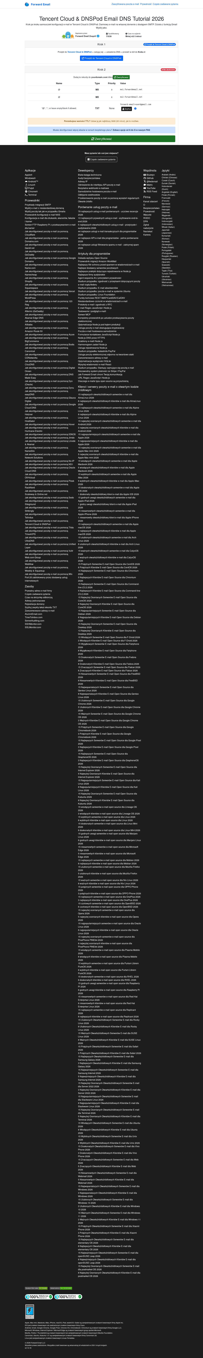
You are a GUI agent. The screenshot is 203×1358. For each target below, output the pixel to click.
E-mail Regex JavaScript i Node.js (95, 307)
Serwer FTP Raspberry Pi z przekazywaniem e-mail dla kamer (50, 226)
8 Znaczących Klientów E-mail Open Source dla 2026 (108, 670)
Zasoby (29, 586)
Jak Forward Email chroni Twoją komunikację (100, 374)
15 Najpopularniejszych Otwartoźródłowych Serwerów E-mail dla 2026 (108, 1098)
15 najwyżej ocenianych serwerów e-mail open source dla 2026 (106, 911)
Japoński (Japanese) (167, 231)
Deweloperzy (86, 170)
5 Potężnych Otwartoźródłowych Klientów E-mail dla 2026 (109, 1053)
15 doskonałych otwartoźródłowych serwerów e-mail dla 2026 (108, 489)
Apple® (28, 174)
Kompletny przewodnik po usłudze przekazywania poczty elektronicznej (106, 319)
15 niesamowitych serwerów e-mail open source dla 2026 (108, 848)
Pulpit (31, 188)
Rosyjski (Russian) (170, 256)
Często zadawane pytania (165, 4)
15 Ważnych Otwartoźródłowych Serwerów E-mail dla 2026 (107, 1035)
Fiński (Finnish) (168, 195)
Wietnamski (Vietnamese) (167, 284)
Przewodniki (32, 200)
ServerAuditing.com (34, 620)
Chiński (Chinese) (169, 177)
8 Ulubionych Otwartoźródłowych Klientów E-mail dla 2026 (107, 1028)
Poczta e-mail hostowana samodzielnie (97, 331)
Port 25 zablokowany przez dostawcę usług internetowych (46, 579)
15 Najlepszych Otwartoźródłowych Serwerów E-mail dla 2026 (106, 1058)
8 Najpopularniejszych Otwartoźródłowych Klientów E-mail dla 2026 (108, 1104)
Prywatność (146, 4)
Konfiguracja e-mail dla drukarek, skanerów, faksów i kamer (50, 219)
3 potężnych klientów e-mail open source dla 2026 (109, 893)
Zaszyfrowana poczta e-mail (125, 4)
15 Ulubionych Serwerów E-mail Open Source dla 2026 (106, 702)
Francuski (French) (166, 199)
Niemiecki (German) (166, 205)
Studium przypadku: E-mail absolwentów (98, 287)
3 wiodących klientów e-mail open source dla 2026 (109, 813)
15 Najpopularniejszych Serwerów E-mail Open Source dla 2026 (107, 612)
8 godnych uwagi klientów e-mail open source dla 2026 (109, 842)
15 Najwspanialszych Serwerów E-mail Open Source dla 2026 (106, 689)
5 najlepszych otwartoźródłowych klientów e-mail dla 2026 (107, 532)
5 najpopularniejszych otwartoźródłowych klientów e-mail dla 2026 (108, 442)
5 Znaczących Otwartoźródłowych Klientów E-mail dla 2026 (107, 1168)
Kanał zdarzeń (150, 201)
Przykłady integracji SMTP (38, 204)
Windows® (30, 178)
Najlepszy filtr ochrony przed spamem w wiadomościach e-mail (108, 264)
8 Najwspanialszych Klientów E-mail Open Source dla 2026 (108, 695)
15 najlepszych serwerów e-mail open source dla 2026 (108, 860)
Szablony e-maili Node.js (90, 341)
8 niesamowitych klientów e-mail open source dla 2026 (106, 1005)
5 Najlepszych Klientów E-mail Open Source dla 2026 (107, 579)
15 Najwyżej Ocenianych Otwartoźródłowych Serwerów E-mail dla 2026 (108, 1084)
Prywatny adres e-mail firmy (38, 590)
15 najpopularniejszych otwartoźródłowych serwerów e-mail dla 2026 (109, 436)
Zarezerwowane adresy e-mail (40, 610)
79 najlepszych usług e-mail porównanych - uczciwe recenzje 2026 (108, 213)
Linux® (31, 184)
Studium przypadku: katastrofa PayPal (96, 351)
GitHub (150, 178)
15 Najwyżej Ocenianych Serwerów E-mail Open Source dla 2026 (107, 599)
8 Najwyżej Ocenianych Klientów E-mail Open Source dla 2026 (106, 605)
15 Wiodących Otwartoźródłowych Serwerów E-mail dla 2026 (109, 1124)
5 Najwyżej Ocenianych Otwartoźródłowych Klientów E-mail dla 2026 (109, 1118)
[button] (135, 108)
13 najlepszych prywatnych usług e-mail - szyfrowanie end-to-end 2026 (108, 219)
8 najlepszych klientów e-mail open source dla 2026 (107, 863)
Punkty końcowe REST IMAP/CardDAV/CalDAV (101, 297)
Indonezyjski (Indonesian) (167, 222)
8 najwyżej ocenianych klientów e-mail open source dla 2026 (105, 945)
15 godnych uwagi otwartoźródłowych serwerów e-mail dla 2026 (106, 499)
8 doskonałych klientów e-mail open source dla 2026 (109, 830)
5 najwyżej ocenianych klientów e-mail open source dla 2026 (108, 918)
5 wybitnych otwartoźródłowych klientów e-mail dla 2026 (108, 482)
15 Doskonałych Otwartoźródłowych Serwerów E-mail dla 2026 (108, 1148)
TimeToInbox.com (33, 617)
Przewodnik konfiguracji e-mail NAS (42, 214)
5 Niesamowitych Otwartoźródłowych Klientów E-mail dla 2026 (106, 1181)
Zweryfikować (122, 77)
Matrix (149, 184)
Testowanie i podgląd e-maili (92, 311)
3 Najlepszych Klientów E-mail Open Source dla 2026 (108, 748)
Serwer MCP (84, 314)
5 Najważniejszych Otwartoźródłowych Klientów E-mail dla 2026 (107, 1078)
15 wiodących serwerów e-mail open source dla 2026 (107, 808)
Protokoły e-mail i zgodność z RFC (95, 304)
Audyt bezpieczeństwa (89, 178)
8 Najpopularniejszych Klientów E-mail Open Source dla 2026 (109, 619)
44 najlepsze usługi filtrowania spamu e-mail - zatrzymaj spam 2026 (108, 246)
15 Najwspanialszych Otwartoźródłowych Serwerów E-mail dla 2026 (108, 1188)
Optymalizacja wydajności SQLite (94, 361)
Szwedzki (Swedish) (166, 266)
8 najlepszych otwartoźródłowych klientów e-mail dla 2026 (109, 402)
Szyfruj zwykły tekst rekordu (41, 607)
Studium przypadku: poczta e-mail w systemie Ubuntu (104, 291)
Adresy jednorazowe (35, 600)
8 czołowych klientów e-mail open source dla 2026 (108, 906)
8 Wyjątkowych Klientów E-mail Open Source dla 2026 (107, 652)
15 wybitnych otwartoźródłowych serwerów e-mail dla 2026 (107, 476)
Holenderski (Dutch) (167, 187)
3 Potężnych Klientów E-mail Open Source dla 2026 (104, 735)
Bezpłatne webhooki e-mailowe (93, 188)
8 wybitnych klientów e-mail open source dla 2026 (105, 820)
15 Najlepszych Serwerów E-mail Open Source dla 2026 (108, 572)
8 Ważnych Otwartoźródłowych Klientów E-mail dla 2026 (109, 1041)
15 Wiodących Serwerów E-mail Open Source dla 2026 (109, 637)
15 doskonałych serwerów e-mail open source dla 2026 (107, 825)
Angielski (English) (170, 192)
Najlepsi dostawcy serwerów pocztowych (98, 267)
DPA (145, 221)
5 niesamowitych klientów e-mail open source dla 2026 (106, 855)
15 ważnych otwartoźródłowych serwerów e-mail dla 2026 (108, 552)
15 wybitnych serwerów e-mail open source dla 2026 (106, 816)
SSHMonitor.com (33, 623)
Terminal (32, 194)
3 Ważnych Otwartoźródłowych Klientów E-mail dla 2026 (109, 1221)
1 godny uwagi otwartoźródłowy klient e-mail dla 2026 (107, 506)
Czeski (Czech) (168, 180)
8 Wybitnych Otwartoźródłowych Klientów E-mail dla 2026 (109, 1143)
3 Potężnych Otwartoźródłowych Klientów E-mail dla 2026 (107, 1234)
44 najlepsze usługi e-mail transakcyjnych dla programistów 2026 (107, 233)
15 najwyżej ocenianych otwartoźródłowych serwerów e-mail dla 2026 (109, 422)
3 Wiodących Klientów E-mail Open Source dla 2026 (107, 640)
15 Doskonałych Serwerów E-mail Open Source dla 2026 (107, 659)
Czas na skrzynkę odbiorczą (38, 597)
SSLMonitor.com (33, 627)
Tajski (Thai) (167, 270)
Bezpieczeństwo (151, 208)
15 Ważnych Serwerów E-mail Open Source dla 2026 (109, 715)
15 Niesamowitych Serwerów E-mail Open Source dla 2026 (109, 675)
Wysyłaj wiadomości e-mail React (94, 364)
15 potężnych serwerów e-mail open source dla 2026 (108, 888)
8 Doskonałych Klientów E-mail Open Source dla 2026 (108, 663)
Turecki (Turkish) (169, 273)
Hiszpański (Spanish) (166, 260)
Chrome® (33, 191)
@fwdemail (152, 181)
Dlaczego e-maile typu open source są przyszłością (103, 381)
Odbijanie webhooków (89, 194)
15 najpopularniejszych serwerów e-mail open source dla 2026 (109, 925)
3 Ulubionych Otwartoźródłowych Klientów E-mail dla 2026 (109, 1208)
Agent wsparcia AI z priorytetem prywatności (99, 277)
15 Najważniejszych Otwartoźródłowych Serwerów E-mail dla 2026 (108, 1071)
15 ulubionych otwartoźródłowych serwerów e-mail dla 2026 (107, 539)
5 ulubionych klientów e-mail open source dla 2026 (107, 875)
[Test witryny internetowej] (39, 1296)
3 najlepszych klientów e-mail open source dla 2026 (108, 900)
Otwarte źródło (85, 201)
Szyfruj (127, 108)
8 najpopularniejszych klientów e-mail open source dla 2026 (108, 931)
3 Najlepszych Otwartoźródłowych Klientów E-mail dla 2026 (109, 1064)
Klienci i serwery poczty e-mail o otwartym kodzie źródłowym (108, 388)
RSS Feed (151, 191)
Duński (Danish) (169, 183)
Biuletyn (150, 174)
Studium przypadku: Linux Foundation (96, 294)
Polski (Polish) (168, 247)
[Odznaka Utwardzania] (30, 1311)
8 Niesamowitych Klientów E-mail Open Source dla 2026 (108, 682)
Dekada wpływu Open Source (92, 258)
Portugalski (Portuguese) (167, 252)
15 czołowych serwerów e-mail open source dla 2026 (109, 903)
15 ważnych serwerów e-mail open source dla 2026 (108, 880)
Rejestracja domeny (34, 604)
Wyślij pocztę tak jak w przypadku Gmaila (45, 211)
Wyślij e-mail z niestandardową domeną (44, 208)
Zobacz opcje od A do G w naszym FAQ (131, 130)
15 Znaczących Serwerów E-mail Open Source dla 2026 (109, 667)
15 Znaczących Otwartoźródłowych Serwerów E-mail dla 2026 (108, 1161)
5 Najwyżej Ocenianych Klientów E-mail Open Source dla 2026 (106, 775)
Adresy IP (83, 181)
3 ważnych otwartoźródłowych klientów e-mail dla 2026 (107, 559)
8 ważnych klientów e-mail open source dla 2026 (106, 883)
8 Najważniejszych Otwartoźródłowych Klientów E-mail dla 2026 (107, 1261)
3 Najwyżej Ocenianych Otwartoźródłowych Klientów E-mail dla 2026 (109, 1091)
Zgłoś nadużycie (148, 226)
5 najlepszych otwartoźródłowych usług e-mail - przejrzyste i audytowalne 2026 (107, 226)
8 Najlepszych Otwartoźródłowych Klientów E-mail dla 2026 (104, 1247)
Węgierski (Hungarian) (167, 217)
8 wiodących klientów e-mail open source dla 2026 (107, 958)
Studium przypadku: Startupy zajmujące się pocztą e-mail (106, 367)
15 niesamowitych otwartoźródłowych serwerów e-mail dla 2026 (106, 512)
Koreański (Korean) (166, 237)
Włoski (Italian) (168, 227)
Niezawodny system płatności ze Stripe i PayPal (101, 371)
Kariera (147, 234)
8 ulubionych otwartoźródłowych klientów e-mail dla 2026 (109, 545)
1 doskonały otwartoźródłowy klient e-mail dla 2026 (108, 494)
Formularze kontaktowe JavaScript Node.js (99, 334)
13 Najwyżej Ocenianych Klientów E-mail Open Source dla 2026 (107, 632)
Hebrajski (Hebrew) (166, 211)
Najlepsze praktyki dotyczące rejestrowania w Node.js (104, 271)
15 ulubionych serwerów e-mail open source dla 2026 (109, 868)
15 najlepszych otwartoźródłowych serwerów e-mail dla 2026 (105, 396)
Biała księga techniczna (90, 174)
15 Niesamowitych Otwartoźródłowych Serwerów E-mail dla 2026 (107, 1174)
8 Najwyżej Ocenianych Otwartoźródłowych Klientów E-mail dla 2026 (109, 1274)
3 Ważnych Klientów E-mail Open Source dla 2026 (108, 722)
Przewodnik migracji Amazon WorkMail (97, 261)
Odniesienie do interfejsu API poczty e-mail (99, 184)
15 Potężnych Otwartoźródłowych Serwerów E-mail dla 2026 (108, 1048)
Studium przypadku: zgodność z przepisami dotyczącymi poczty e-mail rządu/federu (109, 283)
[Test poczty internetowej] (68, 1296)
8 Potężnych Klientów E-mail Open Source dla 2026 (107, 567)
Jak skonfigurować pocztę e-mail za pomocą (46, 233)
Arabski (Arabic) (169, 174)
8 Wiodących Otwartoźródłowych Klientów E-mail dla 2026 (108, 1131)
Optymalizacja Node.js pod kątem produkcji (99, 324)
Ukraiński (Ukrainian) (166, 278)
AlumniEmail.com (33, 614)
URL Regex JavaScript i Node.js (94, 377)
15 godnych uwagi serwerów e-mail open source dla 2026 (108, 835)
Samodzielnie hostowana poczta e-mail (97, 191)
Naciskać (147, 231)
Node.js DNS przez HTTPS (91, 337)
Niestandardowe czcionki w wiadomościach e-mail (102, 301)
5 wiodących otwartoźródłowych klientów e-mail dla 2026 (106, 469)
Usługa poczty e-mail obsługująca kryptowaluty (101, 327)
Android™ (33, 181)
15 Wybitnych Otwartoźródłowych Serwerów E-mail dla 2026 (107, 1138)
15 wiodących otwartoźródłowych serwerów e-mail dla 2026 (107, 462)
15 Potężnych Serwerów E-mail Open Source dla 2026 (109, 564)
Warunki (147, 214)
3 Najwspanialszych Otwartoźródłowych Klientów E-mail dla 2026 (107, 1194)
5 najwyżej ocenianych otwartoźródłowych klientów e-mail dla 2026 (108, 456)
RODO (146, 218)
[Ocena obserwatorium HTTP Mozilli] (61, 1288)
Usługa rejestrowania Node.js (92, 347)
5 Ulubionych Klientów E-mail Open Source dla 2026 (109, 708)
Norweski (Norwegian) (167, 243)
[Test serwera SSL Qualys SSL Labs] (36, 1288)
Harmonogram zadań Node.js (92, 344)
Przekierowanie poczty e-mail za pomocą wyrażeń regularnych (108, 198)
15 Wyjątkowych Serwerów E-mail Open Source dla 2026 (108, 645)
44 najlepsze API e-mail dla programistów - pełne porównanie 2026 (108, 239)
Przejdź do (160, 44)
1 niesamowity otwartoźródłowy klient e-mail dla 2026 (108, 519)
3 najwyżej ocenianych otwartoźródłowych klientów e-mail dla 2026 (108, 429)
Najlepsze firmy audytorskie (91, 274)
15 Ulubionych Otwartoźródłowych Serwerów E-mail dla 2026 (108, 1021)
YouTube (150, 188)
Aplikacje (30, 170)
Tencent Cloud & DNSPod (80, 51)
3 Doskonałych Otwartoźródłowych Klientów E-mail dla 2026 (107, 1154)
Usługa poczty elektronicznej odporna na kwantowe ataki (106, 354)
